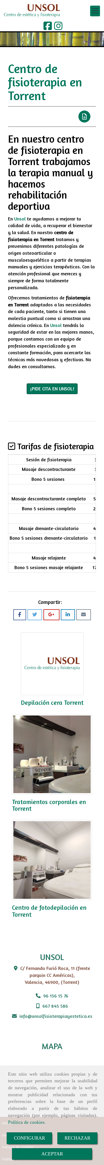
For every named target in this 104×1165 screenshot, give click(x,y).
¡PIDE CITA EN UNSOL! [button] (52, 388)
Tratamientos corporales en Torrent (49, 805)
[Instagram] (58, 28)
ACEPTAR (52, 1153)
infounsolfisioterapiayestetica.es (55, 1016)
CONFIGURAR (29, 1138)
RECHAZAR (77, 1138)
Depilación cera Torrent (52, 702)
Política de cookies (26, 1122)
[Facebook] (47, 28)
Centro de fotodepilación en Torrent (49, 911)
